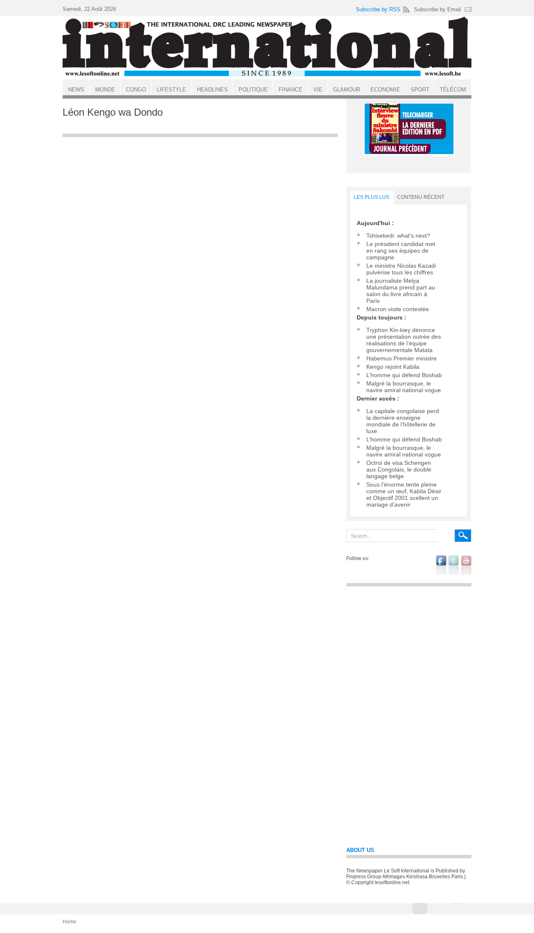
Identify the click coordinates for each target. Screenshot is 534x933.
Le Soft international (267, 47)
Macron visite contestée (397, 309)
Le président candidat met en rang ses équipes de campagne (400, 251)
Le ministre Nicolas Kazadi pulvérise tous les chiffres (401, 269)
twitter (453, 565)
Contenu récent (420, 197)
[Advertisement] (200, 200)
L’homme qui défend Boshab (404, 375)
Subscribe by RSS (378, 9)
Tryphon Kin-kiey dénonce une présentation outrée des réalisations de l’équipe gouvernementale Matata (403, 340)
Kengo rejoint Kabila (392, 366)
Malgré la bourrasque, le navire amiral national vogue (403, 386)
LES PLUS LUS (371, 197)
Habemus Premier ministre (401, 358)
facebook (441, 565)
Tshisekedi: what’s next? (398, 235)
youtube (466, 565)
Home (69, 922)
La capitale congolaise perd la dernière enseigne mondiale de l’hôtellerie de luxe (402, 421)
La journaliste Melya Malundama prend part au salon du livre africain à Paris (400, 290)
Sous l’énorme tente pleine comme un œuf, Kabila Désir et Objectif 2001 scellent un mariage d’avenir (403, 494)
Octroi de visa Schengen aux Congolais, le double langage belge (398, 469)
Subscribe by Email (437, 9)
